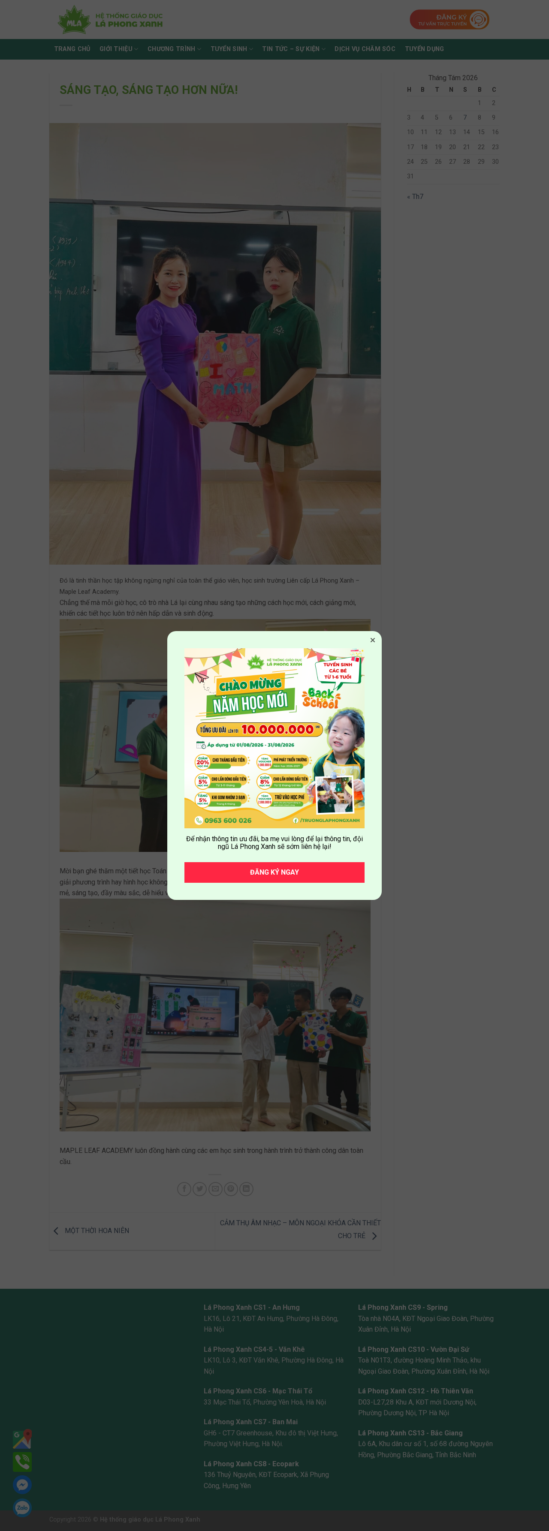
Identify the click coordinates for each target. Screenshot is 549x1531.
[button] (373, 640)
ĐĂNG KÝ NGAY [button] (274, 872)
